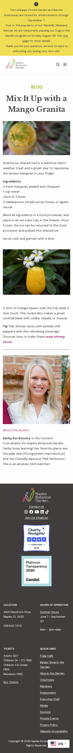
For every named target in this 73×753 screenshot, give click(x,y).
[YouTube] (37, 512)
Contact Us (36, 506)
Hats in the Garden (52, 673)
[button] (58, 64)
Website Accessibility (54, 731)
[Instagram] (26, 512)
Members (46, 686)
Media (44, 705)
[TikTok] (47, 512)
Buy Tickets (11, 682)
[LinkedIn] (42, 512)
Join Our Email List (36, 518)
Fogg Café (46, 656)
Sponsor (45, 712)
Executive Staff (50, 699)
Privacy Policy (49, 725)
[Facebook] (31, 512)
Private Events (49, 718)
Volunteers (47, 680)
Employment (48, 693)
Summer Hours (49, 612)
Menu (65, 64)
